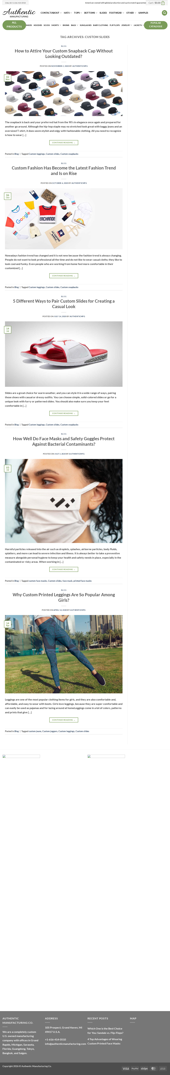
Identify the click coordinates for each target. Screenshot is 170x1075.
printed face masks (82, 580)
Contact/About (50, 12)
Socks (47, 25)
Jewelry (125, 25)
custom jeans (35, 731)
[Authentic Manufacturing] (19, 13)
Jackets (138, 25)
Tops (77, 12)
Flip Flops (115, 25)
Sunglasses (85, 25)
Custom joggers (49, 731)
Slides (103, 12)
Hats (67, 12)
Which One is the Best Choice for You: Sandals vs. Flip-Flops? (105, 1030)
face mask (67, 580)
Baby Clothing (100, 25)
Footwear (115, 12)
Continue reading (64, 142)
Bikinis (66, 25)
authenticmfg (80, 66)
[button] (157, 2)
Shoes (29, 25)
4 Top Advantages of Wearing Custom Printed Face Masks (104, 1041)
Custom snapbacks (69, 154)
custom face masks (38, 580)
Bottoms (89, 12)
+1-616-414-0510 (55, 1039)
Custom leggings (37, 154)
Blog (63, 46)
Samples (143, 12)
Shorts (55, 25)
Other (130, 12)
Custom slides (52, 154)
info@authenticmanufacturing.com (65, 1043)
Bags (73, 25)
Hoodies (38, 25)
